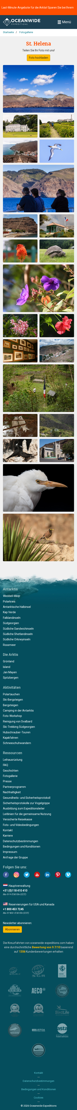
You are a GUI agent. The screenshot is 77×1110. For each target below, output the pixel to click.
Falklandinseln (12, 617)
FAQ (5, 765)
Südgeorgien (11, 623)
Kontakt (8, 830)
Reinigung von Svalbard (17, 721)
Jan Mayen (10, 672)
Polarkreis (9, 601)
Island (6, 666)
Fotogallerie (10, 776)
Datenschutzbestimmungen (20, 841)
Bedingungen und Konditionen (21, 846)
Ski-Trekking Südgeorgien (19, 726)
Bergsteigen (10, 705)
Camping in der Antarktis (18, 710)
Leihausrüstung (12, 759)
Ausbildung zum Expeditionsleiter (24, 808)
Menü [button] (66, 22)
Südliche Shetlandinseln (18, 634)
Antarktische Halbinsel (17, 606)
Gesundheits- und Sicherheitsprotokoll (26, 797)
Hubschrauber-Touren (16, 732)
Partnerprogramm (14, 786)
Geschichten (10, 770)
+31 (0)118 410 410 (15, 890)
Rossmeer (9, 644)
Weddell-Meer (11, 596)
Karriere (8, 835)
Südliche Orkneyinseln (16, 639)
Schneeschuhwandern (17, 743)
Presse (7, 781)
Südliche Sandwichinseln (18, 628)
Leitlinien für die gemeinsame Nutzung (27, 814)
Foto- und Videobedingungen (21, 825)
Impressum (10, 851)
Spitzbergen (10, 677)
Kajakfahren (10, 737)
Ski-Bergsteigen (13, 699)
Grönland (8, 661)
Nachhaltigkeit (12, 792)
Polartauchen (11, 694)
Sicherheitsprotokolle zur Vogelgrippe (26, 803)
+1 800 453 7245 (13, 909)
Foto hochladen (38, 57)
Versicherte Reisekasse (17, 819)
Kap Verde (9, 612)
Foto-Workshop (12, 715)
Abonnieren (12, 929)
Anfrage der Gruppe (15, 857)
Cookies (38, 1097)
